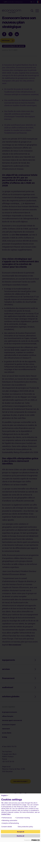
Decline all (20, 836)
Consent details (6, 826)
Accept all (20, 832)
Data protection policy (25, 826)
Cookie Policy (6, 814)
